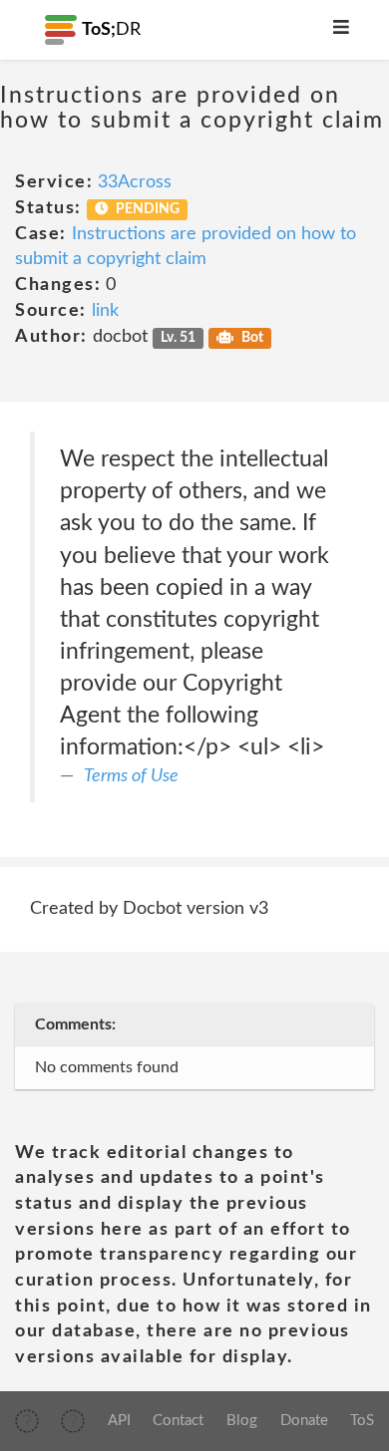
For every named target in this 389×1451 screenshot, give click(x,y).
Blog (241, 1420)
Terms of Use (131, 776)
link (105, 311)
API (119, 1420)
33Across (135, 182)
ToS (362, 1420)
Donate (304, 1420)
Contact (178, 1420)
